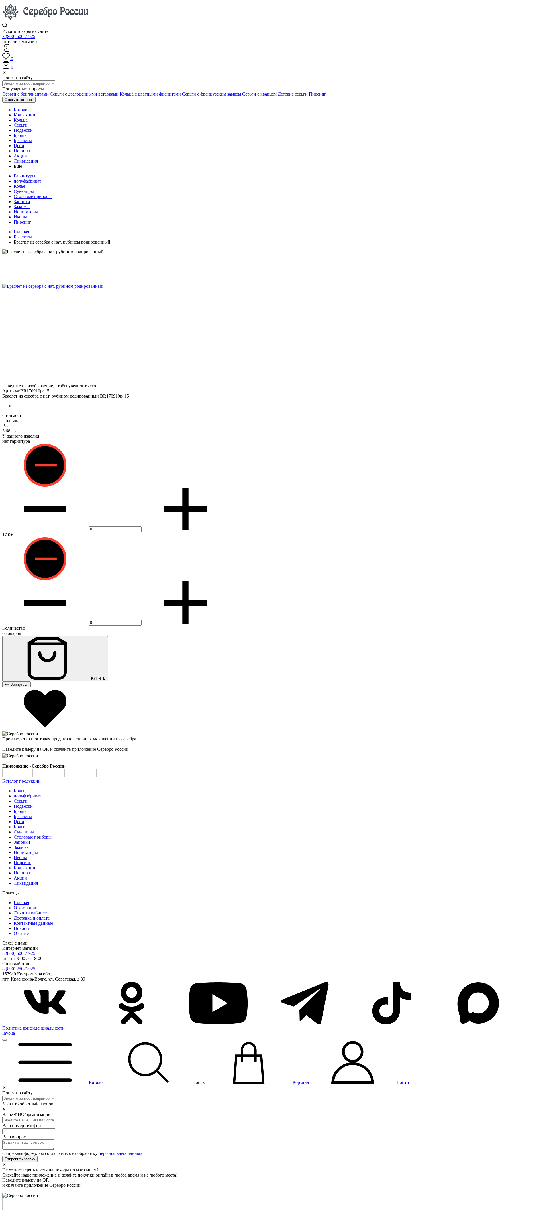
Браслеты (23, 236)
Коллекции (24, 867)
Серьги (21, 801)
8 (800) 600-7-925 (18, 36)
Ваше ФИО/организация (26, 1114)
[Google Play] (18, 775)
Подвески (23, 806)
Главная (21, 231)
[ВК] (45, 1022)
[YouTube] (218, 1022)
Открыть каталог (19, 100)
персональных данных (120, 1153)
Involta (8, 1033)
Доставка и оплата (32, 918)
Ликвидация (26, 883)
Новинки (23, 872)
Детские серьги (293, 94)
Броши (20, 811)
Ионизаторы (26, 211)
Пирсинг (317, 94)
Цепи (19, 821)
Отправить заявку (20, 1159)
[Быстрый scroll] (4, 1040)
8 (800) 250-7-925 (18, 968)
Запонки (22, 201)
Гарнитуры (24, 175)
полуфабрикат (27, 181)
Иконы (20, 216)
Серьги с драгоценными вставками (84, 94)
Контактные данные (33, 923)
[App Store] (50, 775)
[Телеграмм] (305, 1022)
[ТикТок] (392, 1022)
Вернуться (18, 684)
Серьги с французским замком (211, 94)
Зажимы (22, 206)
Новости (22, 928)
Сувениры (24, 191)
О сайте (21, 933)
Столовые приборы (33, 196)
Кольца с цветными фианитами (150, 94)
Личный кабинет (30, 912)
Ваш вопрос (14, 1136)
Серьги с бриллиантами (25, 94)
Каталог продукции (21, 781)
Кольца (21, 790)
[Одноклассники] (132, 1022)
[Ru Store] (81, 775)
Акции (20, 878)
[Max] (478, 1022)
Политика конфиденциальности (33, 1028)
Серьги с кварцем (259, 94)
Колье (19, 186)
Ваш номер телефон (21, 1125)
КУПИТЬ (98, 678)
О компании (26, 907)
